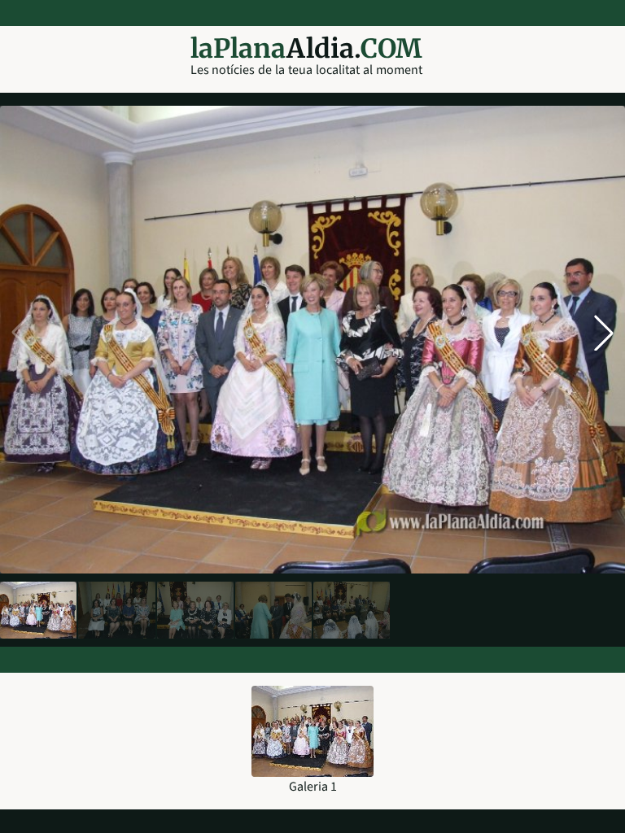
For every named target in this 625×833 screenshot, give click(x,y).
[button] (604, 333)
